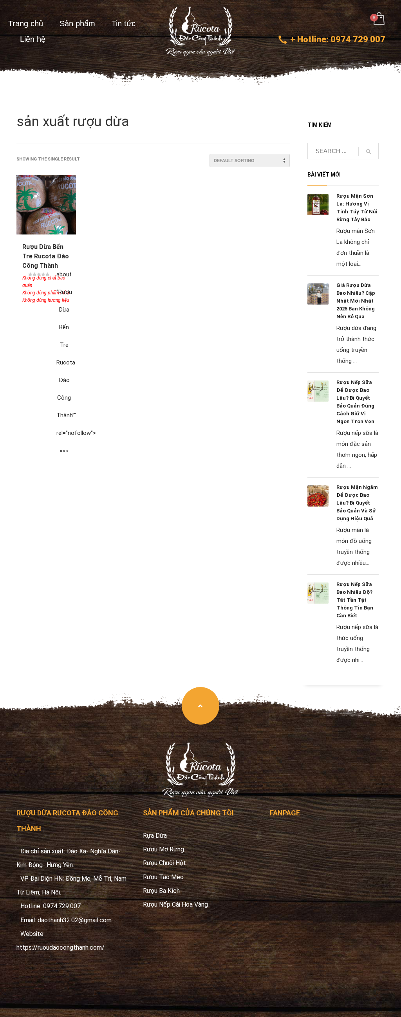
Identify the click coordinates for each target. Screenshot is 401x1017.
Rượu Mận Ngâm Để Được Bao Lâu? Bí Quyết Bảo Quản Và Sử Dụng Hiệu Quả (357, 502)
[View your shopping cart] (378, 19)
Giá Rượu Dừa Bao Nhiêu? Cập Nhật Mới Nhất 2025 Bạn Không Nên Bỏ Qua (355, 300)
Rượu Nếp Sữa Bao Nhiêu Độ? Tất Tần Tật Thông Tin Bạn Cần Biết (354, 599)
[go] (368, 151)
